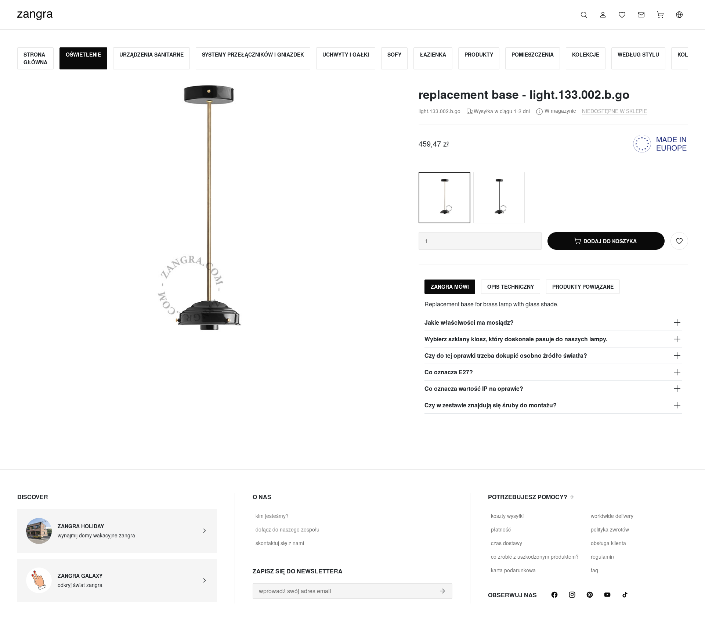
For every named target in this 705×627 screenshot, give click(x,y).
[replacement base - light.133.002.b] (499, 197)
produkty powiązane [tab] (583, 286)
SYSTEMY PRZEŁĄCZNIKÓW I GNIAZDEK (253, 54)
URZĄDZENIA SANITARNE (151, 54)
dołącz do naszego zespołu (287, 529)
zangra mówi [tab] (450, 286)
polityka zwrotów (610, 529)
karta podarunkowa (513, 570)
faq (594, 570)
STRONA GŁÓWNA (35, 58)
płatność (501, 529)
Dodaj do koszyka (610, 241)
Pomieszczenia (532, 54)
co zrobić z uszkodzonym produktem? (535, 556)
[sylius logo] (35, 14)
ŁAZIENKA (433, 54)
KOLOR (686, 54)
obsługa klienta (608, 543)
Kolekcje (585, 54)
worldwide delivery (612, 515)
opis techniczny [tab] (510, 286)
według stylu (638, 54)
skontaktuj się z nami (280, 543)
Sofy (394, 54)
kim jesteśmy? (272, 515)
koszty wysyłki (507, 515)
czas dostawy (506, 543)
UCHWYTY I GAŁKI (345, 54)
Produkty (478, 54)
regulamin (602, 556)
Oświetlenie (83, 54)
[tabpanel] (553, 357)
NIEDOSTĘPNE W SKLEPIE (614, 111)
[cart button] (660, 15)
